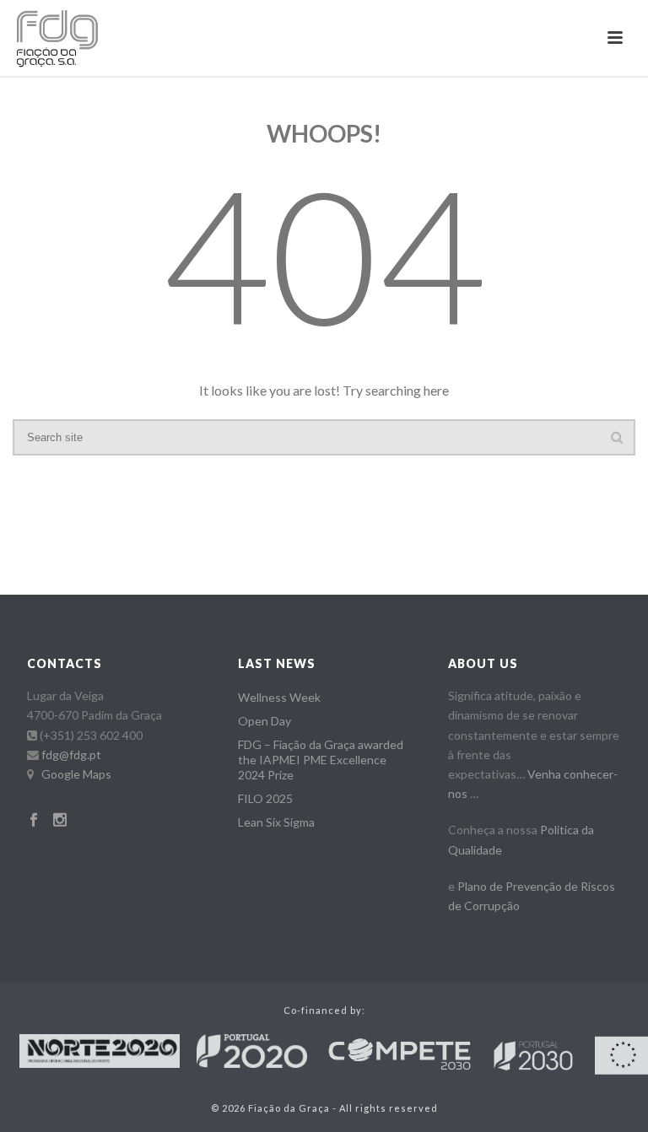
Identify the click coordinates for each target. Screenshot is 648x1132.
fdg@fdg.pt (71, 754)
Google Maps (76, 774)
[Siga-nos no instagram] (60, 820)
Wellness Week (279, 697)
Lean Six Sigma (276, 822)
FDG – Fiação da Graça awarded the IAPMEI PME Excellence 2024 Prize (320, 759)
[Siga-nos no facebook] (33, 820)
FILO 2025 (265, 798)
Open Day (264, 721)
